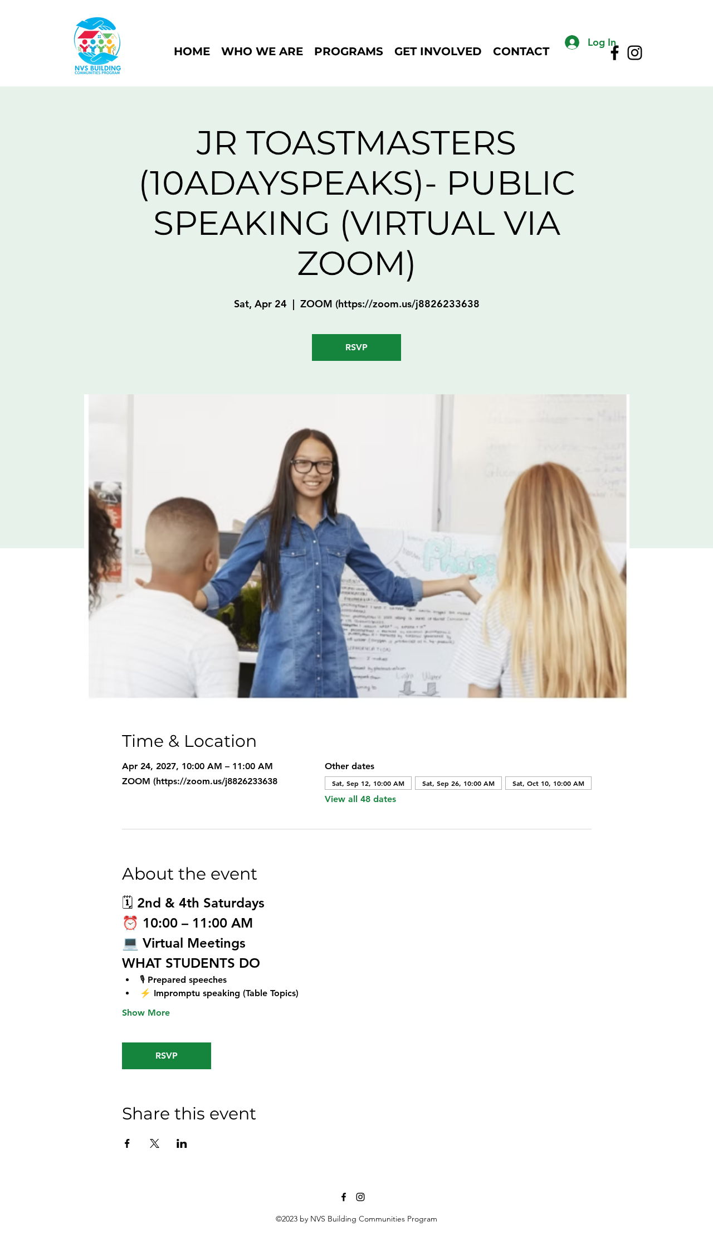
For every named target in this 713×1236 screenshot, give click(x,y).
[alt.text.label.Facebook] (343, 1197)
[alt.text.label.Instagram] (634, 52)
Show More (146, 1012)
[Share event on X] (154, 1143)
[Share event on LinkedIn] (182, 1143)
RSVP (356, 347)
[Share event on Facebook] (127, 1143)
